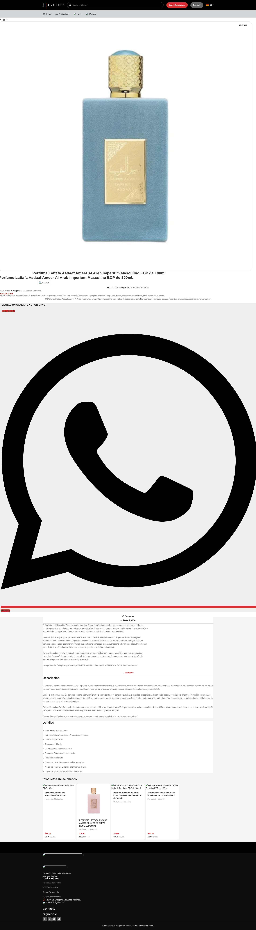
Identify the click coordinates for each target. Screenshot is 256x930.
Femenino (92, 829)
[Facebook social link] (45, 919)
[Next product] (7, 19)
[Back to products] (4, 19)
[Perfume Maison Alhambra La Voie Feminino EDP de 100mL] (162, 787)
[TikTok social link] (59, 919)
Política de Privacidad (52, 883)
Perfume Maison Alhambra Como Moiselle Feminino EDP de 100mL (127, 795)
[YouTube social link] (54, 919)
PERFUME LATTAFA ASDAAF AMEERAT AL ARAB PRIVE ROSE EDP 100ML (93, 823)
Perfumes (145, 287)
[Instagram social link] (50, 919)
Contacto (196, 5)
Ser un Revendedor (177, 5)
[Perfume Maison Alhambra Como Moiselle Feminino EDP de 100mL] (128, 787)
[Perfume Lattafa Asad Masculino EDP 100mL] (59, 787)
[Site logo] (53, 5)
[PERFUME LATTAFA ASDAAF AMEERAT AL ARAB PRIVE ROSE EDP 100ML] (93, 800)
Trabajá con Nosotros (52, 897)
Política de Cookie (50, 887)
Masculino (134, 287)
